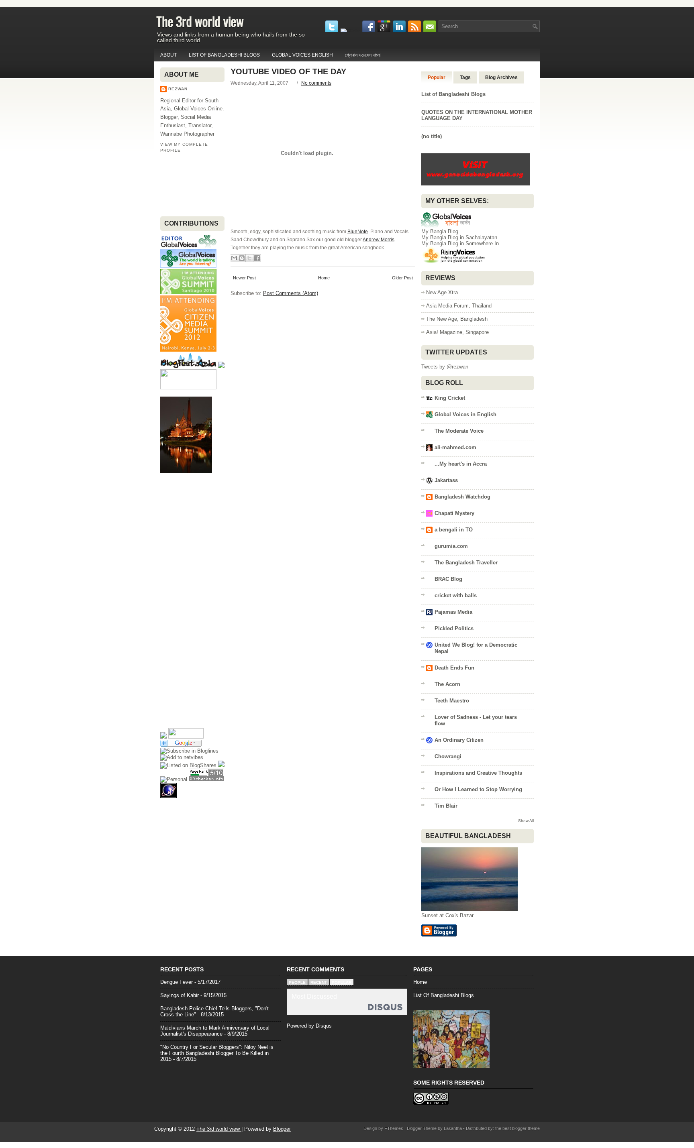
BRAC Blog (448, 579)
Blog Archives (501, 77)
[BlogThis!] (242, 258)
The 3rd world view (200, 21)
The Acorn (447, 684)
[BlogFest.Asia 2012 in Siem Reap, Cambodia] (188, 366)
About (168, 55)
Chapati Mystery (454, 513)
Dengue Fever (176, 982)
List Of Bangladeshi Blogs (443, 995)
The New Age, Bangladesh (457, 319)
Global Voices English (302, 55)
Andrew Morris (378, 239)
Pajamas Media (453, 612)
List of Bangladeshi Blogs (224, 55)
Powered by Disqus (309, 1026)
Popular (436, 77)
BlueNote (357, 231)
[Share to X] (249, 258)
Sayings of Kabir (179, 995)
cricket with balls (456, 595)
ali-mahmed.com (455, 447)
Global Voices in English (465, 414)
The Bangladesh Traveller (466, 563)
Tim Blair (446, 806)
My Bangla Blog (439, 231)
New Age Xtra (442, 292)
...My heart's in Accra (461, 464)
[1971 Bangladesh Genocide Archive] (475, 185)
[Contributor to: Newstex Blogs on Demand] (188, 388)
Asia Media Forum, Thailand (459, 306)
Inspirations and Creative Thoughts (478, 773)
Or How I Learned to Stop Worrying (478, 789)
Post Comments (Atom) (290, 293)
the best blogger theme (517, 1128)
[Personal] (173, 779)
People (297, 982)
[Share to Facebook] (257, 258)
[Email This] (234, 258)
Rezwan (178, 89)
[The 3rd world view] (189, 751)
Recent (318, 982)
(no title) (431, 136)
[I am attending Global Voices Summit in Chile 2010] (188, 292)
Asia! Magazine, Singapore (457, 332)
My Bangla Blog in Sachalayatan (459, 237)
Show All (526, 820)
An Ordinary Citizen (459, 740)
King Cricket (450, 398)
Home (324, 277)
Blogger (282, 1129)
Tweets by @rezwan (444, 367)
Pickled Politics (454, 628)
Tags (465, 77)
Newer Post (244, 277)
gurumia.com (451, 546)
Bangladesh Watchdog (462, 497)
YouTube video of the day (288, 71)
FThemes (393, 1128)
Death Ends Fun (454, 668)
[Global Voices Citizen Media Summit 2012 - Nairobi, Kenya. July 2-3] (188, 350)
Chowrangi (448, 756)
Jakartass (446, 480)
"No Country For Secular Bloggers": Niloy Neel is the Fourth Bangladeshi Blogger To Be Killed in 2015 (217, 1053)
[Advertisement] (185, 184)
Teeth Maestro (452, 701)
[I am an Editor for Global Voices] (188, 246)
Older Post (402, 277)
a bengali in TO (454, 530)
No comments (316, 83)
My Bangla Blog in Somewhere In (460, 243)
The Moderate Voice (459, 431)
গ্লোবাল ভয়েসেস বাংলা (362, 55)
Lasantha (453, 1128)
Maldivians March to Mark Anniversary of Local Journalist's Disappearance (214, 1031)
